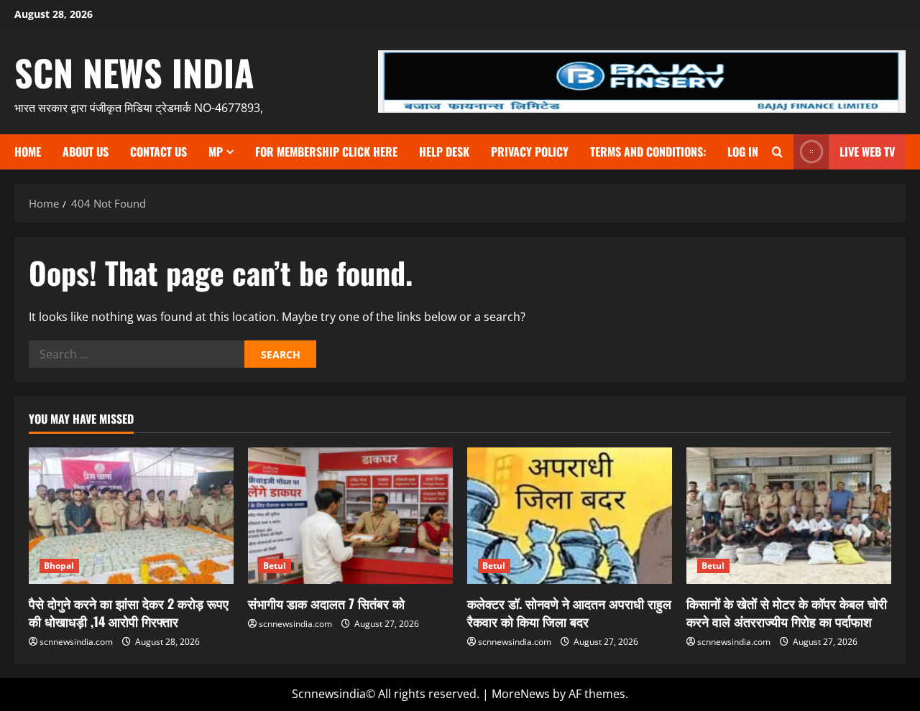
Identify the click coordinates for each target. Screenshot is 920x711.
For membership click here (326, 151)
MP (215, 151)
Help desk (444, 151)
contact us (158, 151)
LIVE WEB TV (867, 151)
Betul (275, 565)
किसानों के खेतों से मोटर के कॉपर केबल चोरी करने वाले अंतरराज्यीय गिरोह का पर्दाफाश (786, 612)
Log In (742, 151)
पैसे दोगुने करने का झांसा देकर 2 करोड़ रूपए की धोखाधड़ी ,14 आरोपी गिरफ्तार (129, 612)
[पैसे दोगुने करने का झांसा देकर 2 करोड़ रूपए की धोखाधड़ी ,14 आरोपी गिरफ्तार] (131, 515)
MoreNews (521, 694)
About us (86, 151)
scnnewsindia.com (76, 642)
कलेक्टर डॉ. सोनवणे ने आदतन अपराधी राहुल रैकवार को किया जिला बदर (569, 612)
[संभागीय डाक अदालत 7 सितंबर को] (350, 515)
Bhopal (59, 565)
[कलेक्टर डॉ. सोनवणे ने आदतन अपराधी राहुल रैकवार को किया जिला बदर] (569, 515)
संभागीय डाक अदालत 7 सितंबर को (326, 603)
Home (27, 151)
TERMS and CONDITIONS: (648, 151)
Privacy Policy (530, 151)
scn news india (134, 71)
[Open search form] (777, 152)
